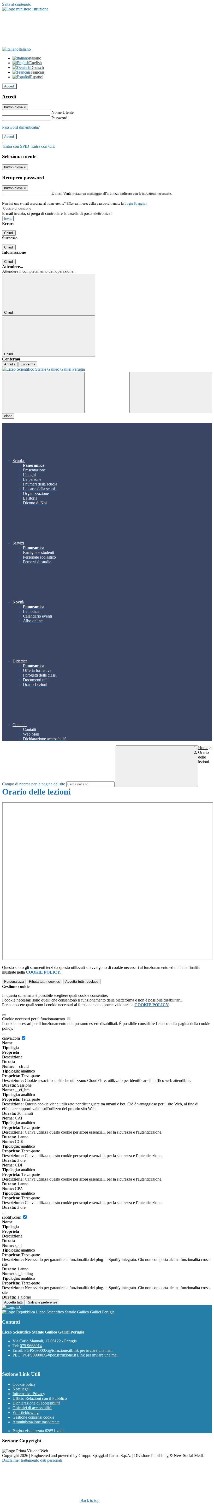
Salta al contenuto (16, 4)
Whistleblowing (26, 1412)
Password (59, 118)
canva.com (11, 1038)
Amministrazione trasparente (36, 1422)
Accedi (9, 86)
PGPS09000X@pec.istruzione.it (70, 1355)
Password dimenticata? (21, 127)
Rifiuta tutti (44, 981)
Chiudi (9, 233)
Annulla (9, 364)
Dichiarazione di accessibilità (36, 1403)
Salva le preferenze (42, 1302)
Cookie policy (24, 1384)
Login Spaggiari (135, 203)
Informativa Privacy (29, 1393)
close (8, 416)
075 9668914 (31, 1345)
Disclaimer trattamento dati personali (32, 1460)
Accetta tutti (81, 981)
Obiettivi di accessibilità (32, 1408)
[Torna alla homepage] (107, 369)
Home (203, 747)
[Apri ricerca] (170, 392)
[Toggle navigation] (43, 392)
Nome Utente (62, 112)
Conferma (28, 364)
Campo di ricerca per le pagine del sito (33, 784)
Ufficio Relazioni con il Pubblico (40, 1398)
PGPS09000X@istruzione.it (68, 1350)
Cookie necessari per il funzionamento (34, 1019)
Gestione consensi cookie (33, 1417)
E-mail (56, 193)
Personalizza (14, 981)
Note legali (22, 1389)
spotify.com (12, 1217)
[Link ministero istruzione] (25, 9)
